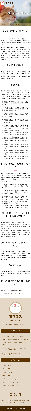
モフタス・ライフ (6, 368)
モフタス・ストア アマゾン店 (9, 382)
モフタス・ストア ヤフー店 (9, 379)
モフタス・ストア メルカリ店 (9, 386)
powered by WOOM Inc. (15, 320)
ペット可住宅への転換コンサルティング (12, 336)
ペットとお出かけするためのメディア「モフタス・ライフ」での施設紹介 (14, 349)
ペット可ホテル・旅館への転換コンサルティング (15, 339)
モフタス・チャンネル (7, 375)
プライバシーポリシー (12, 403)
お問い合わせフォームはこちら (15, 293)
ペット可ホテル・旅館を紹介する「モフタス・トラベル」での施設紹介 (15, 354)
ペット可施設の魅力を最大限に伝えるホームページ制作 (15, 343)
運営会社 (22, 403)
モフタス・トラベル (7, 372)
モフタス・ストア (6, 365)
